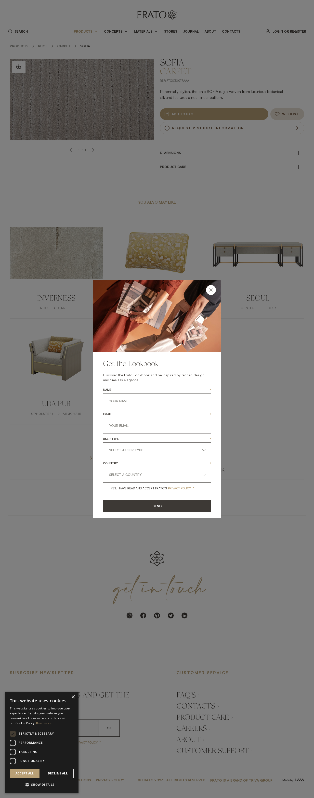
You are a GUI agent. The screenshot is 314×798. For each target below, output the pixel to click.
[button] (42, 784)
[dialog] (41, 742)
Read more (44, 723)
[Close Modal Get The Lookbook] (211, 290)
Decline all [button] (58, 773)
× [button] (73, 697)
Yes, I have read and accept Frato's (139, 488)
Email (107, 414)
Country (110, 463)
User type (111, 438)
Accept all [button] (24, 773)
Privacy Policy (179, 488)
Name (107, 389)
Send (157, 506)
